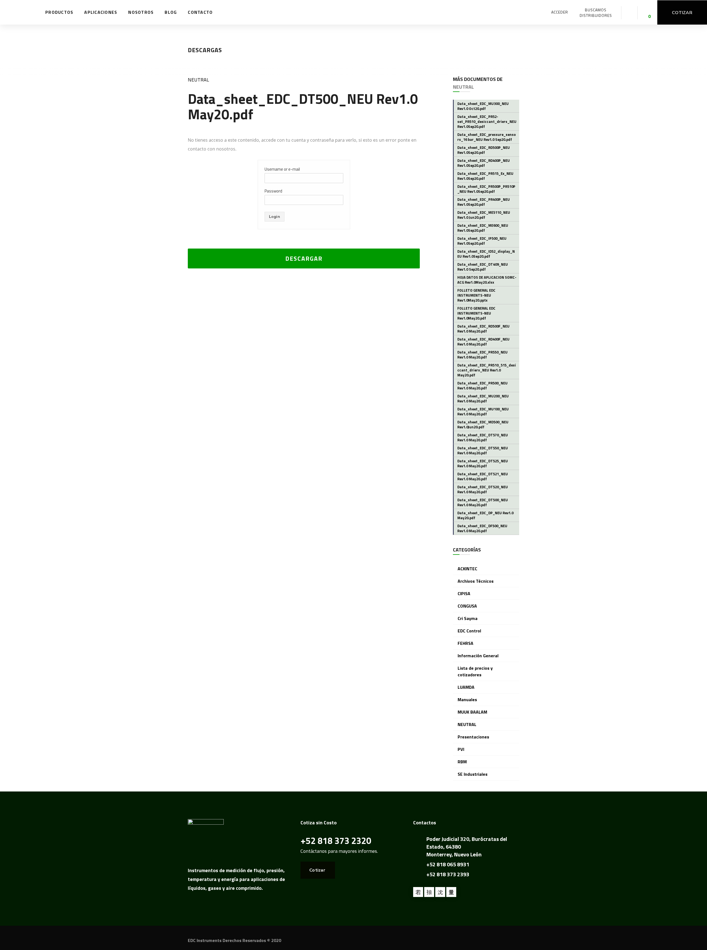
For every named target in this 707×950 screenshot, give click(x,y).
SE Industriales (472, 774)
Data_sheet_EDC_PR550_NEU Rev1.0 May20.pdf (482, 354)
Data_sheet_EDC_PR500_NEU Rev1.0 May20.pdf (482, 385)
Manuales (467, 699)
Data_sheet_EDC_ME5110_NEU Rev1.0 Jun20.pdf (483, 215)
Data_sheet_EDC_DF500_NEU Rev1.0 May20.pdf (482, 528)
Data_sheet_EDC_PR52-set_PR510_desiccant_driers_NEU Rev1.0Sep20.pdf (486, 121)
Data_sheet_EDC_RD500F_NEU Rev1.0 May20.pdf (483, 328)
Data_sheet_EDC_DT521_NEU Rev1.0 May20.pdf (482, 476)
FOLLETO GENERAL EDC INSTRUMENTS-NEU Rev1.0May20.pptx (476, 295)
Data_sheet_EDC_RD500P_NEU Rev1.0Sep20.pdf (483, 150)
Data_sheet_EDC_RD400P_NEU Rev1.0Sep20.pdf (483, 163)
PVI (461, 749)
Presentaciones (473, 736)
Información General (478, 655)
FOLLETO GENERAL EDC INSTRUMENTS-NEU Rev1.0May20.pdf (476, 313)
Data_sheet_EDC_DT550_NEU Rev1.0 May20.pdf (482, 450)
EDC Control (469, 630)
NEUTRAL (198, 79)
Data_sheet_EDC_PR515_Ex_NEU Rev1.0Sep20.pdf (485, 176)
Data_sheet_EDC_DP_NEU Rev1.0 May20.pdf (485, 515)
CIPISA (464, 593)
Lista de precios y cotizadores (475, 671)
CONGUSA (467, 606)
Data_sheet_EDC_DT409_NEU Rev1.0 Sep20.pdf (482, 267)
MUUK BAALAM (472, 712)
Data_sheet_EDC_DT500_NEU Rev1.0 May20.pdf (482, 502)
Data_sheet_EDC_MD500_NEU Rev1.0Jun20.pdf (482, 424)
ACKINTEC (467, 568)
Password (273, 191)
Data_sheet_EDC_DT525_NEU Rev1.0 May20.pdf (482, 463)
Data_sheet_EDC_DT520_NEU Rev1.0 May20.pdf (482, 489)
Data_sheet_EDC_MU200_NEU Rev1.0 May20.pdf (483, 398)
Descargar (304, 258)
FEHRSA (465, 643)
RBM (462, 761)
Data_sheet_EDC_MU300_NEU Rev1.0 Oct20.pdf (483, 106)
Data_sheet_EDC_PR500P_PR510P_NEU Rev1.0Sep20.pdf (486, 189)
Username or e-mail (282, 169)
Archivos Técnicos (476, 581)
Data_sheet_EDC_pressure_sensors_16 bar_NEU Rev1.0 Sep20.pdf (486, 137)
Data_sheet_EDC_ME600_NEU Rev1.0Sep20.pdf (482, 228)
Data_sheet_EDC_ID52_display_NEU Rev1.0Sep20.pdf (486, 254)
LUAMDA (466, 687)
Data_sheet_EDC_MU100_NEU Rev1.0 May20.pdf (483, 411)
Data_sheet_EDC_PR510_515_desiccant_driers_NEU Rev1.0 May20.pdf (486, 370)
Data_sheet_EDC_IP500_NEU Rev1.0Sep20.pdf (481, 241)
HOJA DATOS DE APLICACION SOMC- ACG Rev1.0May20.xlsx (486, 280)
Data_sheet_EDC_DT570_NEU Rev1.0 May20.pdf (482, 437)
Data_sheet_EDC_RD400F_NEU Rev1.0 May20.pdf (483, 341)
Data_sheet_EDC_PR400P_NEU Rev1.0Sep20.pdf (483, 202)
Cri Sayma (468, 618)
